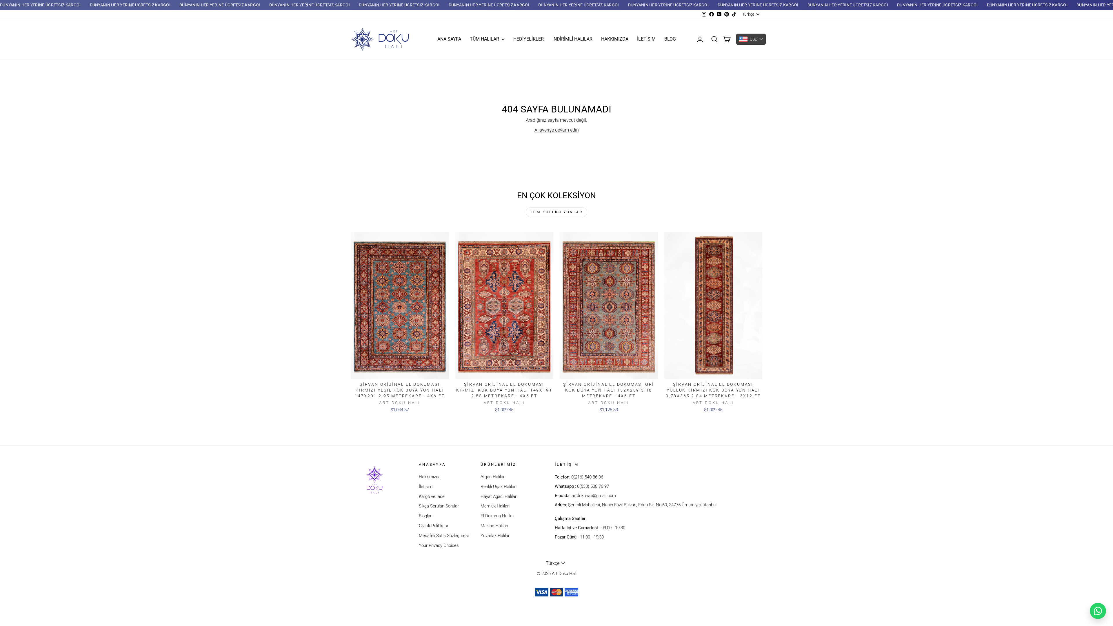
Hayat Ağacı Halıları (499, 496)
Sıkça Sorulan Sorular (439, 506)
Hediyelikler (528, 39)
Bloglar (425, 515)
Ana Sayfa (449, 39)
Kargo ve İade (432, 496)
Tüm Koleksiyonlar (556, 212)
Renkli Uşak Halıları (499, 486)
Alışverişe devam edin (556, 130)
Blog (670, 39)
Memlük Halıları (495, 506)
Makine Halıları (494, 525)
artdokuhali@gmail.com (594, 495)
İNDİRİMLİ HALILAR (572, 39)
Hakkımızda (614, 39)
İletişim (646, 39)
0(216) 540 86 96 (587, 477)
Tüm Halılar (485, 39)
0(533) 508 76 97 (593, 486)
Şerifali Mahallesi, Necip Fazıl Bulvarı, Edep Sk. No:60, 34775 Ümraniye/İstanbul (642, 504)
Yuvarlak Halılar (495, 535)
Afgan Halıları (493, 476)
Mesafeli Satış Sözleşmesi (444, 535)
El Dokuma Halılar (497, 515)
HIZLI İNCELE (400, 372)
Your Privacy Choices (439, 545)
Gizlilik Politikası (433, 525)
